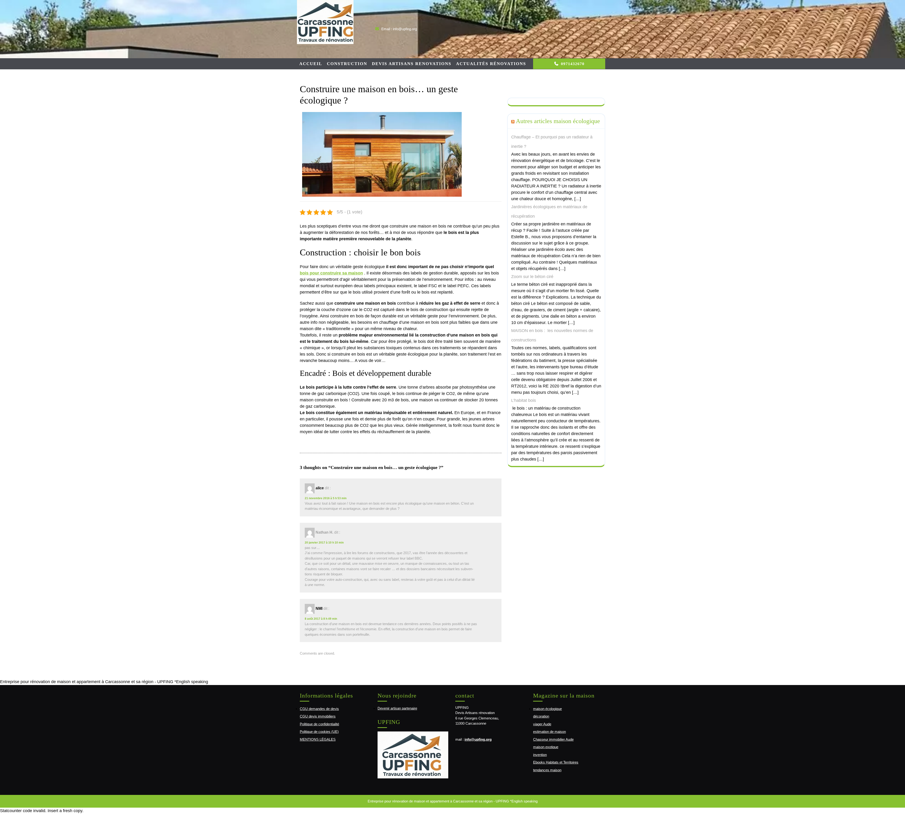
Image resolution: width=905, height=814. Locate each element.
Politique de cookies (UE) (319, 732)
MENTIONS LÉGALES (318, 739)
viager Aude (542, 724)
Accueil (310, 63)
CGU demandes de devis (319, 709)
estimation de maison (549, 732)
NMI (319, 608)
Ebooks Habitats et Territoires (555, 762)
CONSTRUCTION (347, 63)
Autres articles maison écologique (558, 121)
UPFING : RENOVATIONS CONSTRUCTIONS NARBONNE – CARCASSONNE (318, 46)
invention (540, 755)
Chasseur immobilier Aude (553, 739)
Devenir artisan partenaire (397, 708)
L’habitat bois (523, 400)
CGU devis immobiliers (318, 716)
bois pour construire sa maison (331, 273)
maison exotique (545, 747)
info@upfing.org (478, 739)
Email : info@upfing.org (399, 29)
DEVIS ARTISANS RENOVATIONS (411, 63)
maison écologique (547, 709)
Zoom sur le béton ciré (532, 276)
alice (320, 488)
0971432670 (572, 64)
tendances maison (547, 770)
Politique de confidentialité (319, 724)
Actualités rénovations (491, 63)
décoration (541, 716)
